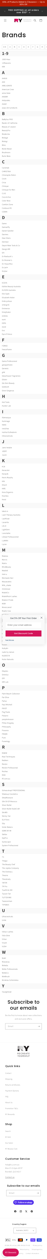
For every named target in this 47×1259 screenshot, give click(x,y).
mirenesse (6, 589)
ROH (4, 775)
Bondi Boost (7, 149)
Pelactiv (5, 715)
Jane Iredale (7, 447)
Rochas (5, 771)
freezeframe (7, 349)
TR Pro (4, 886)
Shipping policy (37, 1249)
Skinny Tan (6, 816)
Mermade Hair (7, 578)
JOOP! (4, 451)
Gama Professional (9, 361)
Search (8, 1131)
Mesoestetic (7, 581)
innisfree (5, 428)
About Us (9, 1102)
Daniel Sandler (8, 231)
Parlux (4, 701)
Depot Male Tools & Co (11, 245)
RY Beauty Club (11, 1149)
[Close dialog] (41, 618)
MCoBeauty (6, 567)
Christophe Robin (9, 175)
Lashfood (6, 518)
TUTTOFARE (6, 897)
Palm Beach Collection (11, 693)
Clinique (5, 186)
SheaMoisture (7, 797)
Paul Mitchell (7, 704)
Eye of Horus (7, 334)
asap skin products (9, 108)
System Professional (10, 845)
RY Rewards (10, 1114)
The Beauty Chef (8, 864)
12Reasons (6, 63)
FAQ (6, 1096)
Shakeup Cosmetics (10, 794)
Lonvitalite (6, 533)
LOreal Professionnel (10, 537)
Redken (5, 760)
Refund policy (24, 1249)
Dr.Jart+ (5, 267)
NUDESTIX (6, 655)
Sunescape (6, 842)
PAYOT (4, 708)
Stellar (4, 834)
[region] (23, 3)
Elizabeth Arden (8, 297)
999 (3, 66)
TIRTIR (4, 883)
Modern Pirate (7, 600)
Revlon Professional (10, 768)
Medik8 (5, 570)
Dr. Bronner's (7, 260)
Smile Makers (7, 827)
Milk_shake (6, 585)
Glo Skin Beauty (8, 383)
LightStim (6, 529)
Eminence (6, 308)
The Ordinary (7, 872)
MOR (4, 603)
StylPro (5, 838)
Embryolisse (7, 301)
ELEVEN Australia (9, 290)
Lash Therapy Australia (11, 515)
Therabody (6, 879)
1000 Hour (6, 59)
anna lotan (6, 93)
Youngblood (6, 992)
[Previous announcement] (5, 11)
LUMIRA (5, 540)
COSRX (4, 212)
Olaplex (5, 671)
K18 (3, 466)
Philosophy (6, 727)
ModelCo (5, 592)
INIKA (4, 425)
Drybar (4, 271)
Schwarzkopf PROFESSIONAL (13, 790)
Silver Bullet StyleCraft (11, 809)
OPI (3, 678)
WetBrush (6, 976)
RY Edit (8, 1137)
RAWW (4, 753)
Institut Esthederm (9, 432)
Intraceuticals (7, 436)
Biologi (4, 141)
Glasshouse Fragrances (11, 376)
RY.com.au (6, 778)
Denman (5, 242)
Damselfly (6, 227)
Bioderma (6, 134)
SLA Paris (5, 819)
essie (4, 327)
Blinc (4, 145)
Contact (8, 1073)
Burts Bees (6, 156)
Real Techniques (8, 756)
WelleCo (5, 973)
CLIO (4, 193)
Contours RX (7, 208)
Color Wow (6, 201)
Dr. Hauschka (7, 264)
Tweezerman (7, 901)
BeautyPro (6, 130)
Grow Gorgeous (8, 390)
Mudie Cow (6, 611)
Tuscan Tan (6, 894)
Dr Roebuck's (7, 256)
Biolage (5, 138)
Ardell (4, 104)
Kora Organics (7, 492)
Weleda (5, 965)
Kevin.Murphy (7, 477)
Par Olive (5, 697)
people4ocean (7, 719)
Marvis (4, 559)
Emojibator (6, 312)
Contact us (9, 1177)
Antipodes (6, 100)
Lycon (4, 544)
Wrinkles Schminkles (10, 980)
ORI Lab (5, 682)
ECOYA (4, 283)
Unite (4, 920)
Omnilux (5, 674)
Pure (4, 737)
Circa (4, 182)
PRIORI (5, 734)
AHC (3, 82)
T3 (3, 857)
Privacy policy (37, 1245)
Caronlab (5, 168)
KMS (3, 488)
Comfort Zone (7, 204)
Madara (5, 556)
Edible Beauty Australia (11, 286)
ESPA (4, 323)
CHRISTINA (6, 171)
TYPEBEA (5, 905)
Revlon (4, 764)
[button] (5, 20)
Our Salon (9, 1143)
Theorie (5, 875)
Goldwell (5, 387)
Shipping (8, 1079)
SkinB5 (5, 812)
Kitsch (4, 485)
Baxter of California (9, 123)
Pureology (6, 741)
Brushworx (6, 152)
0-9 (4, 47)
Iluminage (6, 421)
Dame (4, 223)
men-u (4, 574)
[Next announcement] (42, 11)
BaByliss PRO (7, 119)
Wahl (4, 958)
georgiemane (7, 365)
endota (5, 316)
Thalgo (4, 861)
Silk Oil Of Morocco (9, 801)
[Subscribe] (39, 1026)
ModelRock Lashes (9, 596)
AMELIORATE (7, 85)
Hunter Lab (6, 406)
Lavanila (5, 522)
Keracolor (6, 470)
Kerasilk (5, 474)
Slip (3, 823)
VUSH (4, 946)
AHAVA (4, 78)
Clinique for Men (8, 190)
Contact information (32, 1253)
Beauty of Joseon (9, 127)
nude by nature (8, 652)
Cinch (4, 179)
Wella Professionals (10, 969)
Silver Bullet (6, 805)
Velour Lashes (7, 932)
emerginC (6, 305)
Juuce (4, 455)
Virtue (4, 939)
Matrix (4, 563)
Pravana (5, 730)
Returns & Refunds (12, 1085)
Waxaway (6, 962)
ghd (3, 372)
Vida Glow (6, 935)
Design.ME (6, 249)
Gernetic (5, 368)
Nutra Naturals (8, 659)
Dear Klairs (6, 238)
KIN (3, 481)
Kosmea (5, 496)
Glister (4, 379)
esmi (4, 319)
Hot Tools (5, 402)
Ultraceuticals (7, 916)
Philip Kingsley (8, 723)
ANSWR (5, 97)
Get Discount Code (23, 633)
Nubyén (5, 648)
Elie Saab (5, 294)
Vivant (4, 943)
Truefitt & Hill (7, 890)
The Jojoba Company (10, 868)
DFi (3, 253)
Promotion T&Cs (11, 1108)
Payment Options (12, 1091)
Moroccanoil (7, 607)
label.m (5, 511)
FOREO (5, 346)
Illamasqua (6, 417)
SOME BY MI (6, 831)
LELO (4, 526)
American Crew (8, 89)
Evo (3, 330)
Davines (5, 234)
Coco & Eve (6, 197)
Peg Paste (6, 712)
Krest (4, 499)
